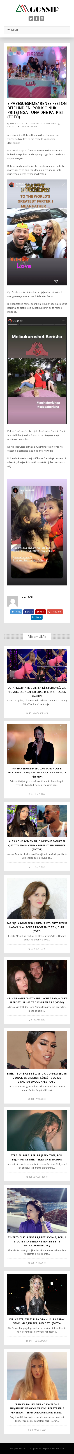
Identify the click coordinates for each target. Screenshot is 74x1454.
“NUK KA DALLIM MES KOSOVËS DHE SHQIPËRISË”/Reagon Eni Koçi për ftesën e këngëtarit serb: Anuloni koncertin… (37, 1408)
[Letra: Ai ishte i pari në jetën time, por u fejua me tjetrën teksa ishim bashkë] (37, 1130)
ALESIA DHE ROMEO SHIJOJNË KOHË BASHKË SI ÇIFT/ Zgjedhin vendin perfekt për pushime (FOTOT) (37, 845)
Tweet (18, 611)
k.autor (11, 126)
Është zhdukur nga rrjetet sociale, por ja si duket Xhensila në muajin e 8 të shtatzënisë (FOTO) (37, 1241)
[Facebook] (36, 18)
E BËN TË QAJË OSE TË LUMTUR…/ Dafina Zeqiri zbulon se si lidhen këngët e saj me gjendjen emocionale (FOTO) (37, 1077)
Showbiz (51, 123)
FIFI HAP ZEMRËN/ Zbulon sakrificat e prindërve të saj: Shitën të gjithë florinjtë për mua (37, 772)
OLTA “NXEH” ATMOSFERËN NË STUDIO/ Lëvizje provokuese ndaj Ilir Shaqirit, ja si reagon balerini (37, 692)
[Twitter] (31, 18)
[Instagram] (42, 18)
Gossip (32, 123)
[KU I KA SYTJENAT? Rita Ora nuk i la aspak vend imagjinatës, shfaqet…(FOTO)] (37, 1294)
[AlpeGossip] (37, 8)
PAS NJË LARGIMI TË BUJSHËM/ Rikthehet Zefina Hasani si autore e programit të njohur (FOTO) (37, 927)
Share (30, 611)
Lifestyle (41, 123)
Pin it (42, 611)
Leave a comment (29, 126)
